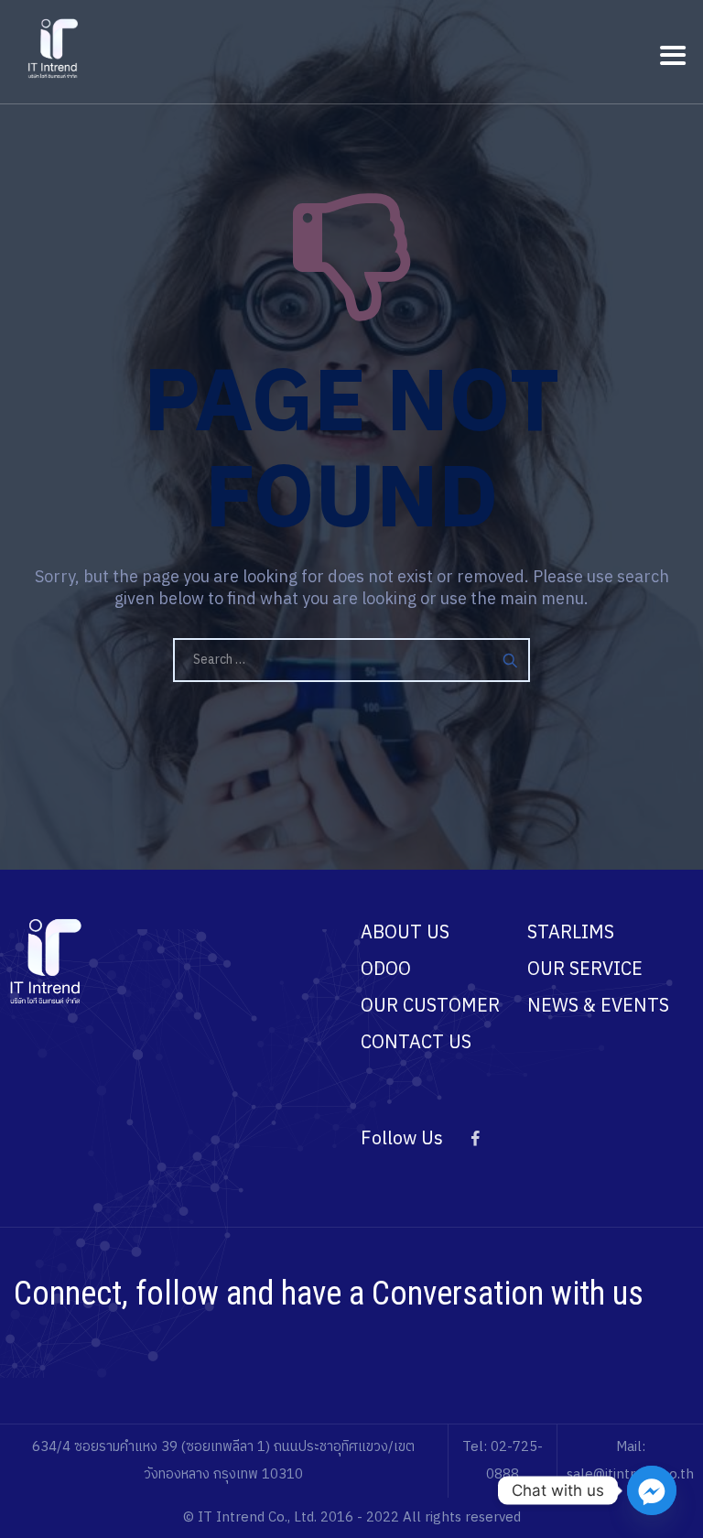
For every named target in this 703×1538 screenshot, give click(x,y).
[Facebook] (475, 1140)
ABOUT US (405, 933)
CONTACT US (416, 1043)
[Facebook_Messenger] (651, 1490)
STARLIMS (570, 933)
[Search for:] (351, 660)
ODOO (386, 970)
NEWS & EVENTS (598, 1006)
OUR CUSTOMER (430, 1006)
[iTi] (54, 48)
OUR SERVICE (585, 970)
